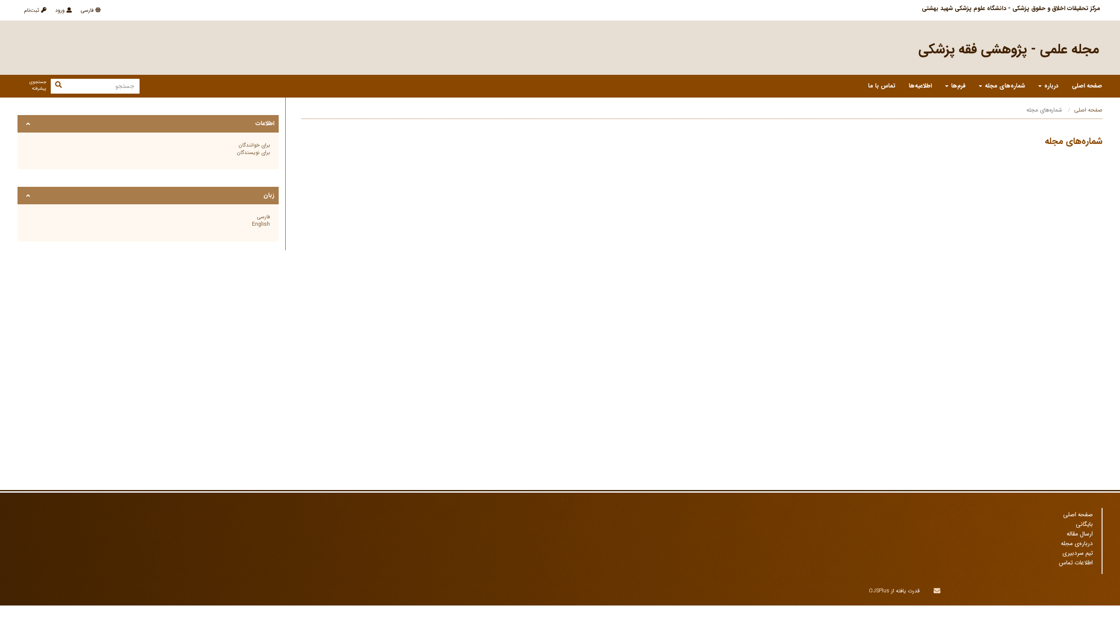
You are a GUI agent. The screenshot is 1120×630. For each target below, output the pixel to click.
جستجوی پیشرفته (37, 85)
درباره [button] (1051, 86)
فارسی (87, 10)
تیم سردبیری (1077, 553)
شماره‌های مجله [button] (1004, 86)
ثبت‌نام (32, 10)
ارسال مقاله (1080, 534)
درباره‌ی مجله (1077, 543)
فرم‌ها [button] (957, 86)
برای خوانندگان (254, 145)
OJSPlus (879, 591)
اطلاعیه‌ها (920, 86)
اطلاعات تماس (1076, 562)
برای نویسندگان (253, 152)
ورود (60, 10)
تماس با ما (882, 86)
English (261, 224)
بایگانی (1084, 524)
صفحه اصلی (1087, 86)
